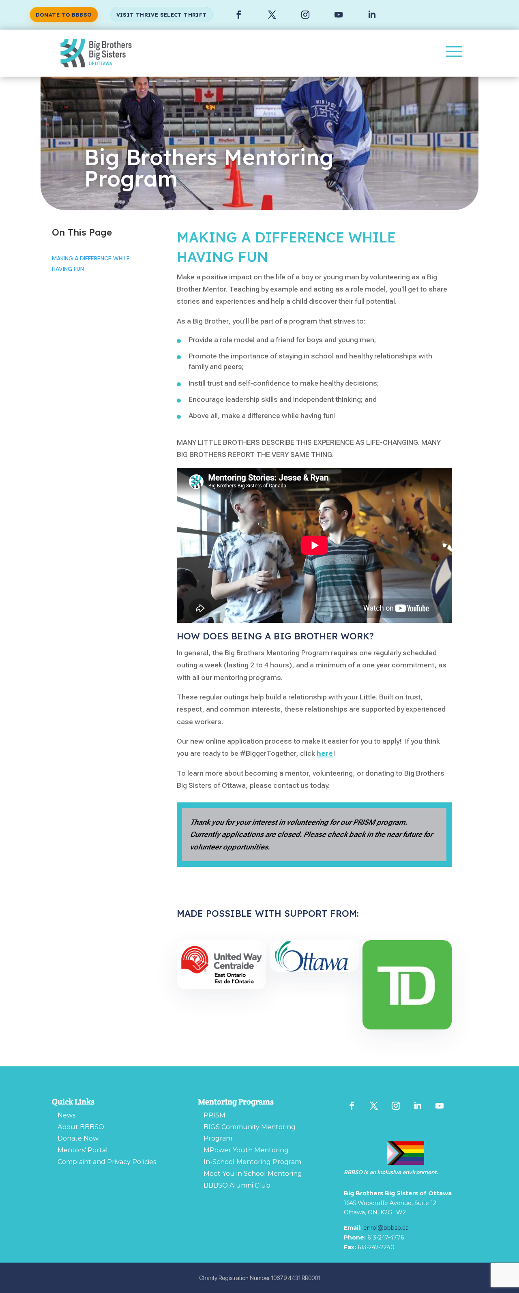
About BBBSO (81, 1127)
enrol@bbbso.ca (386, 1227)
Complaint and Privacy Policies (107, 1162)
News (66, 1115)
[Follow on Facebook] (239, 14)
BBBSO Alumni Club (237, 1185)
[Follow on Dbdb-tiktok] (352, 1122)
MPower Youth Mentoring (246, 1150)
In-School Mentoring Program (252, 1162)
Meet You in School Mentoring (253, 1173)
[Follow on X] (272, 14)
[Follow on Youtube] (338, 14)
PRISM (214, 1115)
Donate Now (78, 1138)
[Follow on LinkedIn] (372, 14)
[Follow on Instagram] (305, 14)
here (325, 753)
